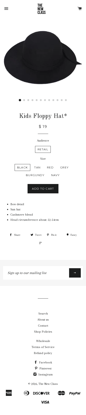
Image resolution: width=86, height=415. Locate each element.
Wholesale (43, 341)
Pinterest (45, 368)
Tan (37, 167)
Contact (43, 325)
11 (62, 100)
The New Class (48, 384)
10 (58, 100)
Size (43, 159)
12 (66, 100)
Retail (43, 149)
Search (43, 313)
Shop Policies (43, 331)
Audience (43, 140)
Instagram (45, 374)
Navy (55, 175)
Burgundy (35, 175)
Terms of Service (43, 347)
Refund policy (43, 353)
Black (22, 167)
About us (43, 319)
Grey (64, 167)
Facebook (45, 362)
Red (50, 167)
